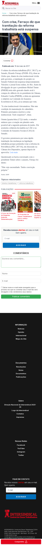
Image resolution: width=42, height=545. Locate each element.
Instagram (21, 452)
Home (4, 13)
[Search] (3, 8)
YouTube (21, 448)
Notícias (21, 329)
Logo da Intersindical (20, 410)
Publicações (21, 377)
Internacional (21, 335)
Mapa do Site (21, 339)
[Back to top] (36, 535)
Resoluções (21, 367)
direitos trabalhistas (9, 183)
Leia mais (14, 152)
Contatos (20, 414)
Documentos (21, 373)
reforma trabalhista (26, 183)
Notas (21, 370)
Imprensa (20, 417)
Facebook (21, 445)
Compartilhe (19, 542)
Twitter (21, 455)
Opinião (21, 332)
